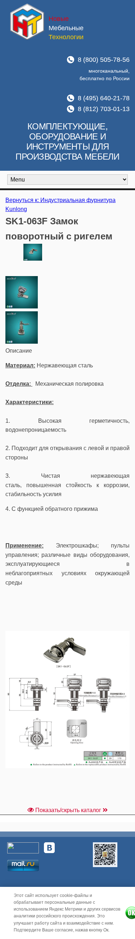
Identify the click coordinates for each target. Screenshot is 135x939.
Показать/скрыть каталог (68, 810)
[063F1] (21, 342)
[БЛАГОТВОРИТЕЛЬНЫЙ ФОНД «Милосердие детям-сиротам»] (105, 854)
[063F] (21, 306)
